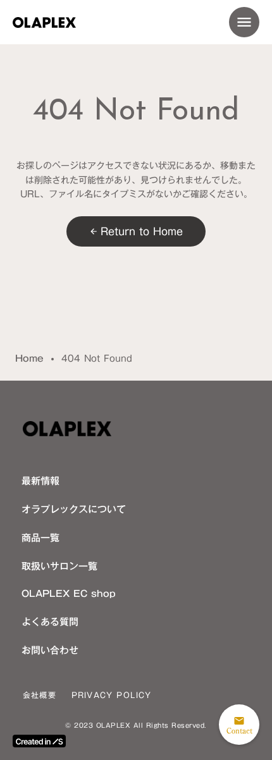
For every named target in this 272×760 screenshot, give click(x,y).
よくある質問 (50, 621)
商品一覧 (40, 537)
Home (29, 359)
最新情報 (40, 480)
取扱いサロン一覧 (59, 565)
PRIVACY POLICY (111, 695)
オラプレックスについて (74, 509)
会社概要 (39, 695)
